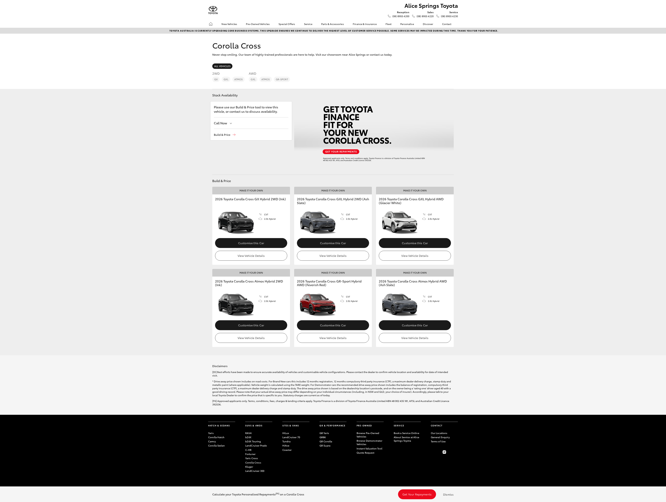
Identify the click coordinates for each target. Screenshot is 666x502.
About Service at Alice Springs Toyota (406, 438)
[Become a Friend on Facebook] (433, 452)
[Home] (210, 24)
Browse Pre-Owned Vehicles (368, 434)
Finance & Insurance (365, 24)
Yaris (211, 433)
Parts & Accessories (332, 24)
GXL (226, 79)
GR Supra (324, 445)
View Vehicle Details (251, 256)
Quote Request (365, 452)
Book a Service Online (406, 433)
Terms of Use (438, 441)
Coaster (287, 450)
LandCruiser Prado (256, 445)
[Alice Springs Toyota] (213, 10)
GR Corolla (325, 441)
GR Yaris (324, 433)
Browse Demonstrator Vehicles (369, 442)
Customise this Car (251, 243)
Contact (446, 24)
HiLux (285, 433)
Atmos (238, 79)
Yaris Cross (251, 458)
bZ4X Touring (253, 441)
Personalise (407, 24)
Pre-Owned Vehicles (258, 24)
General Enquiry (440, 437)
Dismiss (448, 494)
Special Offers (287, 24)
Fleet (388, 24)
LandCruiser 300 (254, 471)
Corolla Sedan (216, 445)
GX (216, 79)
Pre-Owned (364, 425)
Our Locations (439, 433)
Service (308, 24)
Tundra (286, 441)
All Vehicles (222, 66)
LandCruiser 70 (291, 437)
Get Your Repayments (417, 494)
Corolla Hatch (216, 437)
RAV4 (248, 433)
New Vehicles (229, 24)
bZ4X (248, 437)
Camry (212, 441)
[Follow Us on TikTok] (456, 452)
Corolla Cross (253, 462)
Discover (428, 24)
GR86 (322, 437)
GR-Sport (282, 79)
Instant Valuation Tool (369, 448)
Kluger (249, 466)
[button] (225, 135)
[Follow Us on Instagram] (444, 452)
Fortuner (250, 454)
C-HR (248, 450)
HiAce (285, 445)
